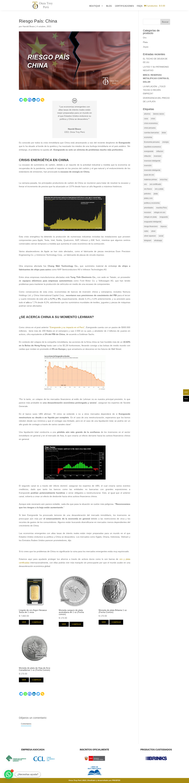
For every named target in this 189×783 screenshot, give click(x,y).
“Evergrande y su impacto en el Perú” (67, 327)
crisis (153, 119)
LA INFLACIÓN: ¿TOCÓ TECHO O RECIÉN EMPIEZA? (154, 90)
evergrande (148, 151)
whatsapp (158, 240)
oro (145, 184)
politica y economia (152, 203)
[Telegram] (21, 100)
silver (153, 231)
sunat (161, 236)
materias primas (150, 179)
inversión (147, 165)
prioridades (148, 208)
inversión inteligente (152, 170)
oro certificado (155, 184)
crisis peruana (149, 128)
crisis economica (151, 123)
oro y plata (159, 189)
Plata (145, 42)
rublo (146, 231)
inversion (157, 156)
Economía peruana (151, 142)
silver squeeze (150, 236)
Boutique (94, 6)
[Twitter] (38, 100)
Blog (109, 6)
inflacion (159, 151)
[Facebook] (29, 100)
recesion (147, 212)
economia (148, 137)
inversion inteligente (152, 161)
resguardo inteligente (152, 222)
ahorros (147, 114)
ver (24, 622)
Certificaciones (124, 6)
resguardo (164, 217)
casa (146, 119)
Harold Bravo (29, 26)
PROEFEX (116, 780)
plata (156, 194)
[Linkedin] (34, 100)
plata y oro (148, 198)
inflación (147, 156)
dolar (164, 133)
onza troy (163, 179)
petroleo (147, 194)
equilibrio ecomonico (152, 147)
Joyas (145, 47)
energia (165, 142)
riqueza (164, 226)
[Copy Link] (42, 100)
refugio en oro (159, 212)
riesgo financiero (151, 226)
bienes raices (158, 114)
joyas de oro (149, 175)
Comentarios (26, 724)
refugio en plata (150, 217)
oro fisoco (148, 189)
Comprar (36, 622)
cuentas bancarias (151, 133)
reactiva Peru (161, 208)
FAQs (139, 6)
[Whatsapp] (25, 100)
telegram (147, 240)
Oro (144, 37)
